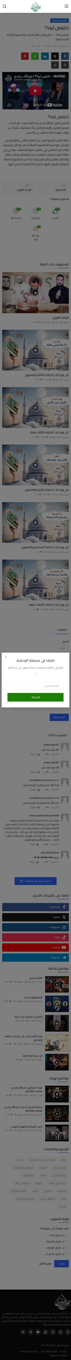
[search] (4, 6)
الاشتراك (35, 697)
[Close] (5, 656)
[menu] (66, 6)
